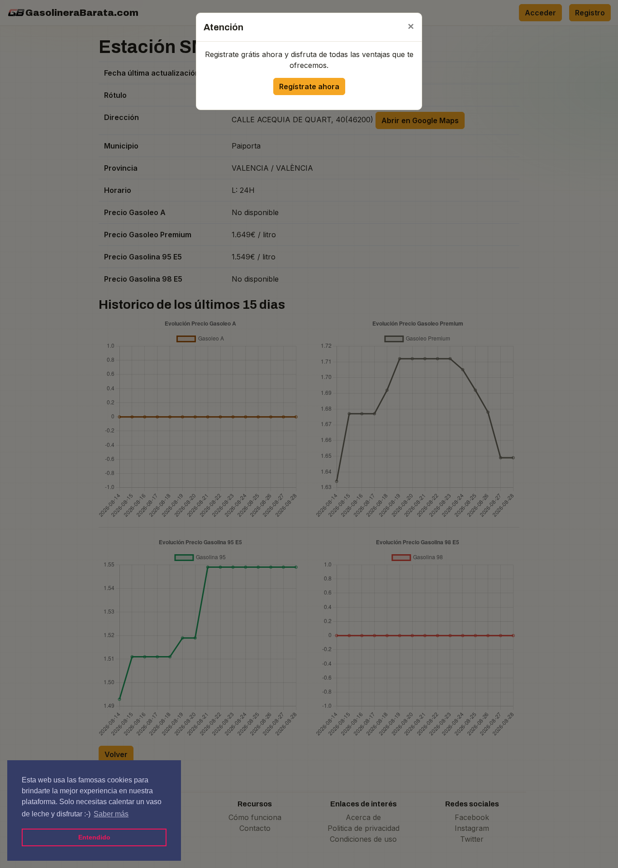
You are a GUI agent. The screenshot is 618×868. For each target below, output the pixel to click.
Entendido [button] (94, 837)
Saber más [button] (111, 814)
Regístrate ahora (309, 86)
